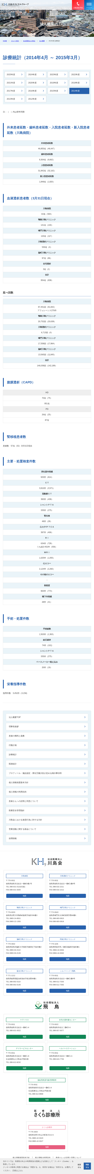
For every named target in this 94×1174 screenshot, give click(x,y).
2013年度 (11, 99)
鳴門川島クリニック (67, 908)
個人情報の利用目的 (17, 792)
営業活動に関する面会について (22, 829)
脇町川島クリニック (24, 939)
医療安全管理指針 (16, 810)
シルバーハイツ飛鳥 (67, 971)
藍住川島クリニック (24, 971)
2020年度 (32, 83)
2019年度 (54, 83)
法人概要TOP (15, 717)
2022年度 (75, 74)
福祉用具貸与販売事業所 (47, 1080)
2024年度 (32, 74)
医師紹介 (13, 764)
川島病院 (24, 876)
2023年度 (54, 74)
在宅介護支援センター (67, 1020)
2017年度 (11, 91)
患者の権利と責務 (16, 736)
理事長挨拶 (14, 727)
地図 (24, 896)
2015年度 (54, 91)
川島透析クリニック (67, 876)
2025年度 (11, 74)
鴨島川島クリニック (24, 908)
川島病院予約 (78, 8)
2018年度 (75, 83)
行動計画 (13, 745)
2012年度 (32, 99)
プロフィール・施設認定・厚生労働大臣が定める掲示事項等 (35, 773)
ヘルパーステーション (67, 1048)
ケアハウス (24, 1020)
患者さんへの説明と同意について (23, 801)
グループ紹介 (15, 41)
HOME (5, 41)
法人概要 (42, 41)
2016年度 (32, 91)
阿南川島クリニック (67, 939)
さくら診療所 (47, 1127)
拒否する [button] (79, 1166)
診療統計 (13, 754)
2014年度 (75, 91)
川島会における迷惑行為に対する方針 (25, 820)
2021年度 (11, 83)
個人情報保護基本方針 (18, 782)
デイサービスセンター (24, 1048)
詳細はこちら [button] (17, 1170)
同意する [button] (87, 1166)
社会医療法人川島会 (29, 41)
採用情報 (13, 838)
